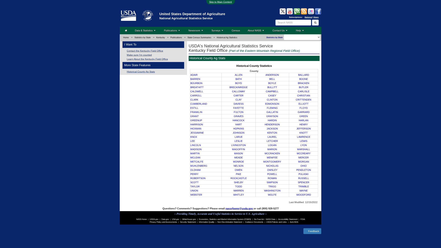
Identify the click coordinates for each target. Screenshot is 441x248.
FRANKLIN (196, 112)
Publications (171, 30)
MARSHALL (303, 149)
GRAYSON (272, 116)
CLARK (194, 99)
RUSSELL (303, 178)
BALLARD (303, 75)
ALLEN (238, 75)
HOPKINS (238, 128)
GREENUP (196, 120)
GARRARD (304, 112)
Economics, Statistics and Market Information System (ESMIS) (225, 219)
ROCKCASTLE (238, 178)
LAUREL (272, 137)
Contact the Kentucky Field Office (145, 50)
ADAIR (194, 75)
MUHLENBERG (198, 165)
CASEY (272, 95)
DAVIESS (239, 103)
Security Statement (188, 222)
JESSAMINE (197, 132)
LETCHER (272, 141)
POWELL (272, 174)
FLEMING (272, 108)
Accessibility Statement (288, 219)
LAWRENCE (303, 137)
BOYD (238, 83)
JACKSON (272, 128)
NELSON (238, 165)
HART (238, 124)
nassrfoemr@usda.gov (239, 208)
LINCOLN (195, 145)
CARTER (238, 95)
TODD (238, 186)
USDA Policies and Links (276, 222)
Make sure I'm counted (139, 55)
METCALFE (196, 161)
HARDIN (272, 120)
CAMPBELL (272, 91)
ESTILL (194, 108)
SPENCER (303, 182)
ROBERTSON (198, 178)
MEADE (238, 157)
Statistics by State (142, 37)
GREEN (303, 116)
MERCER (303, 157)
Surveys (217, 30)
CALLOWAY (238, 91)
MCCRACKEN (272, 153)
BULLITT (272, 87)
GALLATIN (272, 112)
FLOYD (304, 108)
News (316, 17)
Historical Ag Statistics (227, 37)
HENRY (303, 124)
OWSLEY (272, 170)
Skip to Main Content (220, 2)
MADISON (196, 149)
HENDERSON (272, 124)
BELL (272, 79)
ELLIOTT (304, 103)
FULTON (238, 112)
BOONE (303, 79)
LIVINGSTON (238, 145)
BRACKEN (303, 83)
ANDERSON (272, 75)
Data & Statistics (144, 30)
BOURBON (196, 83)
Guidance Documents (254, 222)
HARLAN (303, 120)
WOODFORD (303, 194)
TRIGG (272, 186)
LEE (192, 141)
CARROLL (196, 95)
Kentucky (160, 37)
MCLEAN (195, 157)
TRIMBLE (303, 186)
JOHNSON (238, 132)
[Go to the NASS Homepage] (126, 30)
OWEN (238, 170)
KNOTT (303, 132)
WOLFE (272, 194)
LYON (303, 145)
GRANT (194, 116)
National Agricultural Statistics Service (186, 18)
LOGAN (272, 145)
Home (126, 37)
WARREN (238, 190)
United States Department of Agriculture (192, 14)
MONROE (238, 161)
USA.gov (175, 219)
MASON (238, 153)
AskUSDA (294, 222)
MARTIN (195, 153)
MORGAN (303, 161)
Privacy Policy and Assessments (163, 222)
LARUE (239, 137)
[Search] (315, 22)
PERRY (194, 174)
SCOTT (194, 182)
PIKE (238, 174)
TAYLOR (195, 186)
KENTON (272, 132)
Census (236, 30)
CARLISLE (303, 91)
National (308, 17)
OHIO (303, 165)
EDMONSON (272, 103)
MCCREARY (303, 153)
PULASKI (304, 174)
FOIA (302, 219)
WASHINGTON (272, 190)
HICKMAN (195, 128)
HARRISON (196, 124)
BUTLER (303, 87)
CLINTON (272, 99)
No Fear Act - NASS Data (264, 219)
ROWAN (272, 178)
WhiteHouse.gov (189, 219)
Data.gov (165, 219)
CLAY (238, 99)
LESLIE (238, 141)
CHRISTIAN (303, 95)
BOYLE (272, 83)
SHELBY (238, 182)
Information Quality (206, 222)
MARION (272, 149)
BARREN (195, 79)
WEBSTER (196, 194)
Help (299, 30)
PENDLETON (303, 170)
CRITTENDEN (303, 99)
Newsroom (195, 30)
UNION (194, 190)
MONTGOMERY (272, 161)
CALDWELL (196, 91)
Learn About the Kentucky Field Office (147, 59)
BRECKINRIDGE (238, 87)
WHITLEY (238, 194)
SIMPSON (272, 182)
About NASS (255, 30)
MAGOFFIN (238, 149)
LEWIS (303, 141)
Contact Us (279, 30)
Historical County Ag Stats (141, 71)
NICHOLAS (272, 165)
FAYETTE (238, 108)
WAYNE (303, 190)
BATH (238, 79)
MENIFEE (272, 157)
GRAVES (238, 116)
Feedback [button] (313, 231)
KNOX (193, 137)
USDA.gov (154, 219)
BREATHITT (197, 87)
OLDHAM (195, 170)
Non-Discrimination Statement (229, 222)
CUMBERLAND (198, 103)
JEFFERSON (303, 128)
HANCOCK (238, 120)
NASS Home (141, 219)
